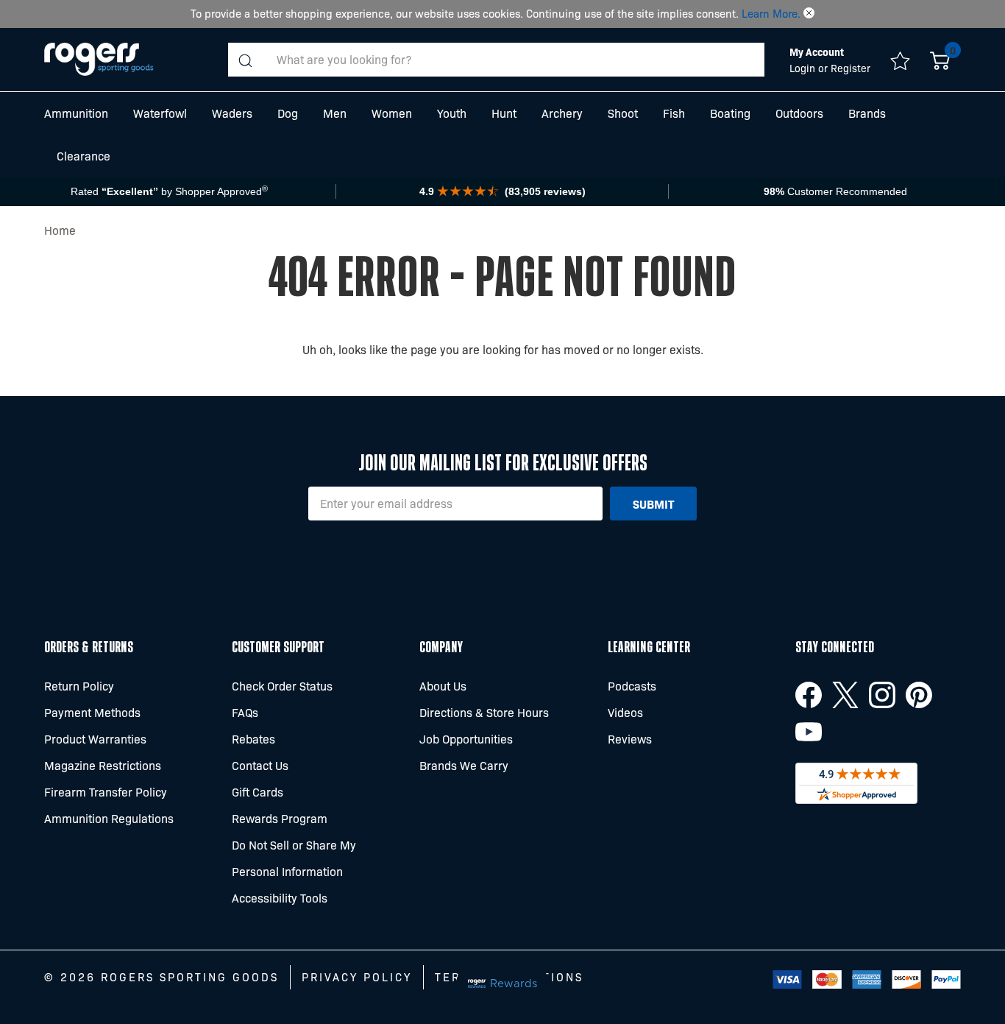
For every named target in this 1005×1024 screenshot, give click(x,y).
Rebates (253, 738)
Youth (451, 113)
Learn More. (771, 13)
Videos (625, 712)
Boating (730, 113)
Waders (232, 113)
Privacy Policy (357, 977)
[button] (808, 13)
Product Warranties (95, 738)
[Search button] (245, 60)
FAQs (245, 712)
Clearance (83, 155)
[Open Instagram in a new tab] (882, 695)
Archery (562, 113)
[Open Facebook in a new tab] (808, 695)
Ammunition (76, 113)
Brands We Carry (463, 765)
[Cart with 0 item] (940, 60)
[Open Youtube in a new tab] (808, 731)
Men (335, 113)
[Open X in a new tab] (845, 695)
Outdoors (799, 113)
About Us (442, 685)
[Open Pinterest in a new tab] (919, 695)
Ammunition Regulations (109, 818)
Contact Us (260, 765)
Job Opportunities (466, 738)
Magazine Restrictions (102, 765)
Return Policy (79, 685)
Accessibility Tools (279, 897)
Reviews (630, 738)
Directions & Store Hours (484, 712)
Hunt (503, 113)
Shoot (623, 113)
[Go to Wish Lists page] (900, 60)
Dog (287, 113)
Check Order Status (282, 685)
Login (803, 67)
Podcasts (632, 685)
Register (850, 67)
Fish (674, 113)
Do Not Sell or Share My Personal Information (294, 858)
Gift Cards (257, 791)
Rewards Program (279, 818)
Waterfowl (160, 113)
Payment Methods (92, 712)
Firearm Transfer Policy (105, 791)
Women (392, 113)
